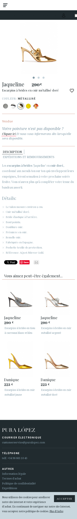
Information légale (14, 473)
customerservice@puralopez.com (23, 442)
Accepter (64, 498)
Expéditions (9, 488)
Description (12, 151)
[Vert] (28, 106)
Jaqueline (12, 317)
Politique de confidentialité (19, 483)
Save (26, 262)
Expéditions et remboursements (28, 157)
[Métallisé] (13, 106)
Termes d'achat (11, 478)
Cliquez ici (9, 134)
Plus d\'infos (56, 511)
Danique (11, 379)
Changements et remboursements (29, 15)
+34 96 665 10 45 (17, 458)
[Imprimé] (5, 106)
